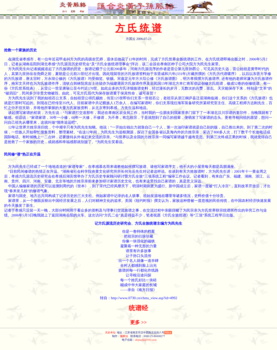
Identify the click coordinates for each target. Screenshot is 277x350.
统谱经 (138, 307)
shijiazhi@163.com (146, 339)
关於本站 (110, 332)
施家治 (124, 336)
